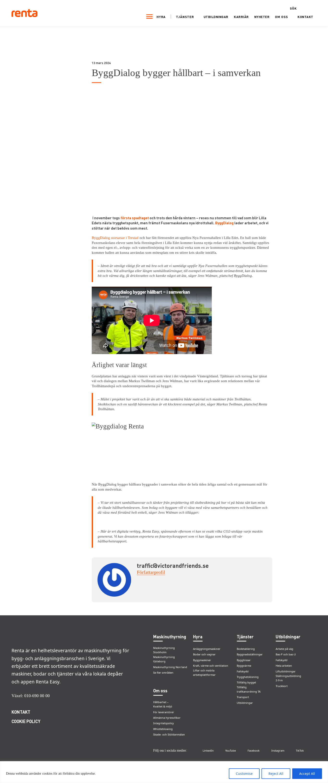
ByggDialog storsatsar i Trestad (115, 238)
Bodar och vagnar (204, 654)
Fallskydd (243, 671)
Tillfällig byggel (246, 682)
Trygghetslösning (248, 677)
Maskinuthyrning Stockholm (164, 650)
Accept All (307, 773)
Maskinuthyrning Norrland (170, 667)
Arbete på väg (284, 649)
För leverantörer (163, 712)
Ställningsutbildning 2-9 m (288, 678)
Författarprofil (151, 572)
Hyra (161, 17)
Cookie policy (26, 721)
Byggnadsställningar (250, 654)
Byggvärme (244, 665)
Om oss (281, 17)
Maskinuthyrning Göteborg (164, 659)
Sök (293, 8)
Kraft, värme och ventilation (210, 665)
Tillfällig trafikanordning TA (249, 689)
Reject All (275, 773)
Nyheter (262, 17)
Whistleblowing (163, 729)
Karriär (241, 17)
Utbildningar (216, 17)
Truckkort (282, 686)
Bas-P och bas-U (286, 654)
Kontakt (305, 17)
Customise (244, 773)
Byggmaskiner (202, 660)
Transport (243, 697)
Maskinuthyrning (169, 636)
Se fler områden (163, 672)
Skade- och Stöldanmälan (169, 734)
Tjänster (185, 17)
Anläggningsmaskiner (206, 649)
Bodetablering (246, 649)
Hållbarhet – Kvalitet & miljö (162, 704)
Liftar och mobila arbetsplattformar (204, 672)
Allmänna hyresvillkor (167, 717)
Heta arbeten (284, 665)
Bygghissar (244, 660)
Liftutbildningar (286, 671)
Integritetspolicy (163, 723)
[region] (164, 772)
